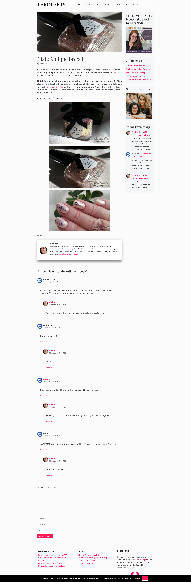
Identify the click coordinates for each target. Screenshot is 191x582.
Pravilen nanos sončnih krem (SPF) (53, 555)
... (51, 256)
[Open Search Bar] (150, 4)
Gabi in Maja (140, 560)
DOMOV (79, 5)
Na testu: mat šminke (87, 560)
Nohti (99, 5)
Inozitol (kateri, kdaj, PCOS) (137, 66)
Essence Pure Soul (55, 87)
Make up (108, 5)
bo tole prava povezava (68, 254)
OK (145, 578)
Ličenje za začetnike (86, 563)
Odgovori (43, 342)
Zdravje (118, 5)
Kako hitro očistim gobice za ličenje (93, 558)
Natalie (46, 379)
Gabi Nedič (136, 132)
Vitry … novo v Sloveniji (135, 73)
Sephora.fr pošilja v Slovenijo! (138, 69)
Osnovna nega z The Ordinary (51, 563)
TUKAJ (81, 249)
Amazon (136, 5)
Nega (88, 5)
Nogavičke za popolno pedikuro (51, 566)
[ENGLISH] (144, 4)
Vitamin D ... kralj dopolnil (88, 555)
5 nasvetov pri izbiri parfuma (138, 80)
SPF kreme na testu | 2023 (137, 76)
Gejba (52, 302)
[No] (189, 578)
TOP (127, 5)
